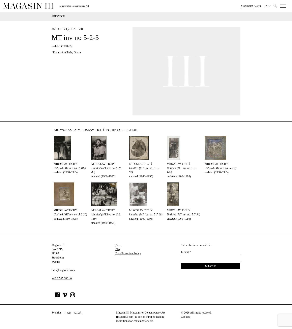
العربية (77, 312)
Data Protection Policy (128, 253)
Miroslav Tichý (60, 29)
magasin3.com (125, 316)
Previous (58, 16)
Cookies (185, 316)
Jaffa (258, 5)
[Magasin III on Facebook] (57, 296)
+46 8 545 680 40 (62, 278)
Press (118, 245)
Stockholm (247, 5)
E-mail (186, 252)
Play (117, 249)
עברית (67, 312)
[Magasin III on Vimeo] (65, 296)
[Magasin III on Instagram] (72, 296)
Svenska (56, 312)
